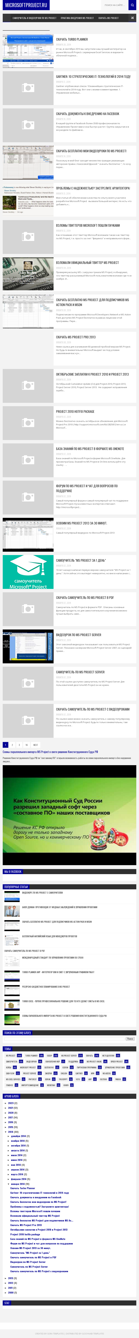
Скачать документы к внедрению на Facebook (87, 113)
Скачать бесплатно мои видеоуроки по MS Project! (91, 150)
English (64, 1073)
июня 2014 (17, 1160)
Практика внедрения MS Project (77, 18)
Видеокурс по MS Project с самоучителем (42, 892)
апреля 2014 (18, 1169)
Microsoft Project (28, 1067)
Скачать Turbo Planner (72, 39)
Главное (9, 1085)
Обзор (49, 1055)
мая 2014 (16, 1164)
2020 (11, 1112)
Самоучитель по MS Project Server (80, 671)
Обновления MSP (52, 1061)
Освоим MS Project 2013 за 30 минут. (81, 523)
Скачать (89, 1055)
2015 (11, 1127)
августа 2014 (18, 1150)
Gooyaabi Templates (93, 1333)
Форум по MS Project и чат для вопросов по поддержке (41, 1243)
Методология (108, 1055)
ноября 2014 (18, 1140)
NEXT (35, 745)
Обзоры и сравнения (36, 26)
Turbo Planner (31, 1055)
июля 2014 (17, 1155)
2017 (11, 1117)
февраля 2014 (19, 1179)
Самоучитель (11, 1061)
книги (66, 1085)
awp (90, 1079)
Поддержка (73, 1061)
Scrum (47, 1079)
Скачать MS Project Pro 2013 (76, 336)
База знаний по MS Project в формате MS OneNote (90, 448)
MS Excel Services (13, 1079)
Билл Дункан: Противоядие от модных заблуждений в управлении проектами (59, 907)
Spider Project (117, 1061)
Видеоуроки (31, 1061)
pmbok (118, 1079)
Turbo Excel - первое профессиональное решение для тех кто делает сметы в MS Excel (63, 1001)
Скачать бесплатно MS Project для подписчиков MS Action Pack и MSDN (57, 921)
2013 (11, 1278)
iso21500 (103, 1079)
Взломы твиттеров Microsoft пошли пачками (88, 225)
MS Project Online (94, 1061)
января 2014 (18, 1184)
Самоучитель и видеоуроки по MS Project (34, 18)
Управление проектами (115, 1067)
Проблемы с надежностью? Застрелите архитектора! (93, 188)
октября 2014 (18, 1145)
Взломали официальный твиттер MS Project (87, 262)
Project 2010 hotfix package (75, 411)
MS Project (10, 1055)
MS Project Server (69, 1055)
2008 (11, 1292)
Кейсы (8, 1067)
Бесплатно (49, 1067)
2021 (11, 1107)
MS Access (107, 1073)
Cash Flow (10, 1073)
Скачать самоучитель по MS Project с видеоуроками (93, 709)
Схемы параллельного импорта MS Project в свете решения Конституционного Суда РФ (50, 752)
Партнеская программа (86, 1067)
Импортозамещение (30, 1085)
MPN (92, 1073)
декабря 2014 (19, 1136)
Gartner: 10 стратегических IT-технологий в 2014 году (93, 76)
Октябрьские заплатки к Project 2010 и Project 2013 (92, 374)
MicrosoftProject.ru (26, 5)
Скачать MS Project (108, 18)
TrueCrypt (63, 1079)
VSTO (78, 1079)
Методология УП (13, 26)
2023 (11, 1103)
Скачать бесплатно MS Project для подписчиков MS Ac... (41, 1220)
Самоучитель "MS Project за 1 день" (81, 560)
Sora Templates (55, 1333)
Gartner (79, 1073)
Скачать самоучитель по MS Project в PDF (85, 597)
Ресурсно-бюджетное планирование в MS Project (46, 986)
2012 (11, 1283)
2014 (11, 1131)
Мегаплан (51, 1085)
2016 (11, 1122)
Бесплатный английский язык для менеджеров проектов (49, 936)
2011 (10, 1287)
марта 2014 (17, 1174)
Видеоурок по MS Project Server (78, 634)
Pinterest (33, 1079)
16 (27, 745)
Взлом (65, 1067)
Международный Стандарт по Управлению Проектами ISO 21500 (52, 957)
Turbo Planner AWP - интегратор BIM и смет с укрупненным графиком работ (58, 972)
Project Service (29, 1073)
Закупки (48, 1073)
